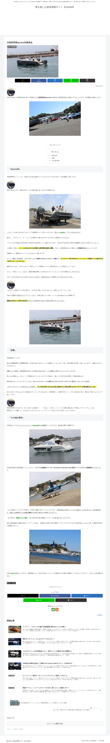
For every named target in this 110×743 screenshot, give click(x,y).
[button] (87, 80)
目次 (52, 152)
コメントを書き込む (55, 724)
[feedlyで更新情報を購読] (53, 609)
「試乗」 (53, 158)
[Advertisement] (55, 23)
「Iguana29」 (54, 155)
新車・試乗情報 (12, 583)
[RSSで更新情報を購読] (56, 609)
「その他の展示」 (55, 160)
